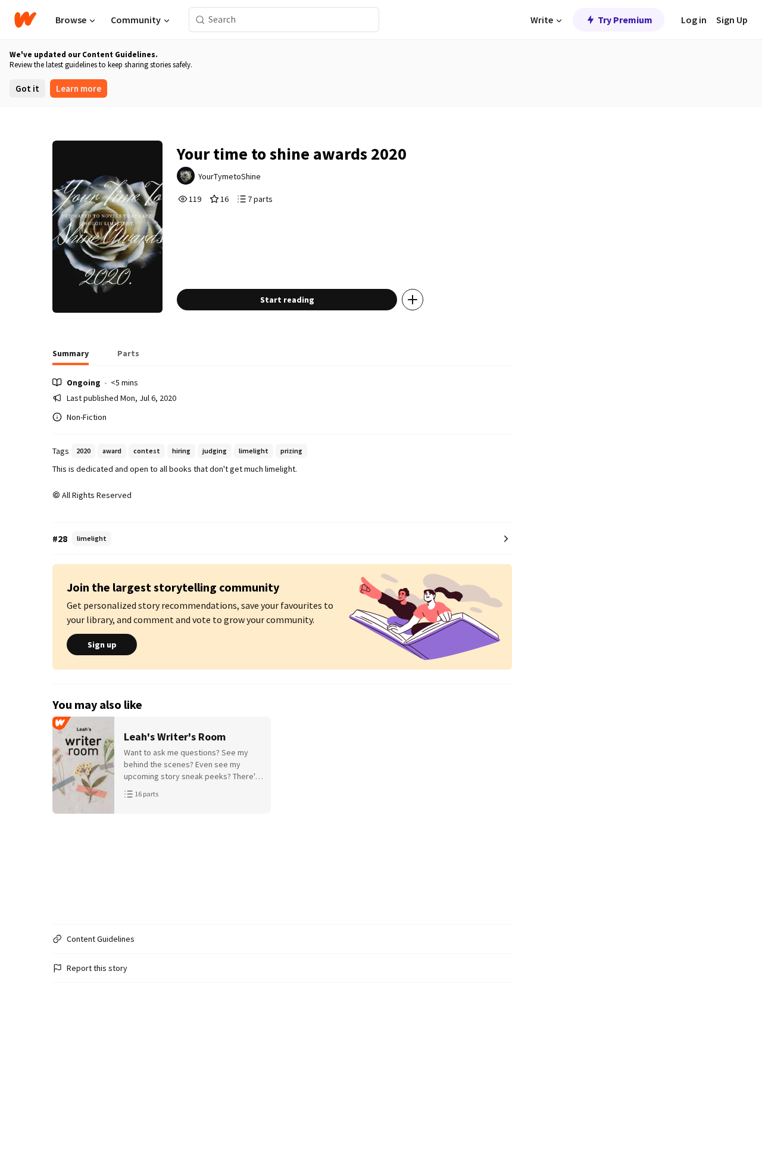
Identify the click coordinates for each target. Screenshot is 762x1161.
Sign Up (732, 20)
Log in (694, 20)
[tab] (70, 356)
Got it (27, 88)
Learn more (78, 88)
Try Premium (625, 20)
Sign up (102, 644)
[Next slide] (496, 815)
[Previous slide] (68, 815)
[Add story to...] (412, 299)
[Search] (200, 20)
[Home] (25, 19)
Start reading (287, 299)
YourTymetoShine (229, 176)
